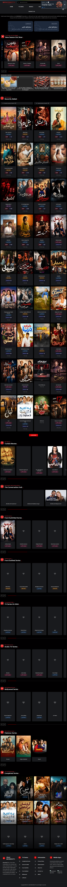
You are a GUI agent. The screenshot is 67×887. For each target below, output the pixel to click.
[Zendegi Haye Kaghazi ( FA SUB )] (8, 457)
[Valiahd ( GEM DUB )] (42, 335)
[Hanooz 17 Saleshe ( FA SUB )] (58, 407)
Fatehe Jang (58, 169)
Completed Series (26, 861)
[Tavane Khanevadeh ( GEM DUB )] (8, 154)
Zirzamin (25, 277)
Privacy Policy (41, 861)
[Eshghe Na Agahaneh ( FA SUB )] (23, 457)
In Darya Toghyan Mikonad (25, 313)
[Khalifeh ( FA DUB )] (8, 226)
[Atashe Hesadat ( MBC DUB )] (25, 371)
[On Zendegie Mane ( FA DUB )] (25, 190)
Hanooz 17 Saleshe (58, 422)
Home (11, 6)
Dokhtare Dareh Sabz (41, 313)
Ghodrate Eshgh (24, 64)
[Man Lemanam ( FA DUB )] (8, 118)
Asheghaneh (39, 716)
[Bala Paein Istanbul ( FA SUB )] (55, 50)
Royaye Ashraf (8, 205)
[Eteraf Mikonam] (42, 371)
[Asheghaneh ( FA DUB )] (39, 702)
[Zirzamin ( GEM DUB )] (25, 262)
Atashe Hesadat (25, 386)
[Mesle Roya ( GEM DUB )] (25, 118)
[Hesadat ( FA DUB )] (42, 226)
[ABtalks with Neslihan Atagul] (33, 496)
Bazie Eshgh (41, 133)
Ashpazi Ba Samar (58, 313)
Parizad (7, 759)
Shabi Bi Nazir (23, 631)
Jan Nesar (55, 715)
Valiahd (42, 350)
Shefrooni (42, 420)
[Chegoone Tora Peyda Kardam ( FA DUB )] (8, 298)
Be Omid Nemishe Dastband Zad (25, 422)
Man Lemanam (8, 133)
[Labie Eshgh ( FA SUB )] (58, 335)
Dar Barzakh (58, 386)
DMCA (39, 874)
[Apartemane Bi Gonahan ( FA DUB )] (25, 812)
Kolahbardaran (42, 277)
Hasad (39, 759)
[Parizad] (8, 746)
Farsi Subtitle (25, 867)
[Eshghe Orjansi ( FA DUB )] (42, 837)
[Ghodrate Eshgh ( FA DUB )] (24, 50)
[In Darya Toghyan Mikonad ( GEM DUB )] (25, 298)
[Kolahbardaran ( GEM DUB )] (42, 262)
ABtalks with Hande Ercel (11, 503)
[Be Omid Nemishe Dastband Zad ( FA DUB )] (25, 407)
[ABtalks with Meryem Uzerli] (55, 496)
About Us (40, 867)
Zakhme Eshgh (8, 64)
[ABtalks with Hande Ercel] (11, 496)
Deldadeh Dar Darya (25, 350)
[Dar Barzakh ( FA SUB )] (58, 371)
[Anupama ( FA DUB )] (58, 118)
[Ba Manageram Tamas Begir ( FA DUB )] (8, 837)
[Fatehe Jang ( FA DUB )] (58, 154)
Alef (55, 631)
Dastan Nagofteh (25, 241)
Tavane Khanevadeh (8, 169)
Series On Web (25, 864)
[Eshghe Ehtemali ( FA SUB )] (40, 50)
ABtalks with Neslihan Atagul (33, 503)
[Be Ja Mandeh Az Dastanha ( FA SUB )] (39, 457)
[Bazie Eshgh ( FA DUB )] (42, 118)
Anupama (58, 133)
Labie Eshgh (58, 350)
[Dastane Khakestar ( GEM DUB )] (42, 154)
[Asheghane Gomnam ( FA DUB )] (39, 574)
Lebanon (24, 877)
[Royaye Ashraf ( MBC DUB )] (8, 190)
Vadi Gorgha (58, 205)
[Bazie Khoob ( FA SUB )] (55, 457)
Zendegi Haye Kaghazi (7, 470)
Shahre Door (25, 169)
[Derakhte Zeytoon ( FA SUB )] (23, 531)
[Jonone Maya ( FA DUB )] (23, 702)
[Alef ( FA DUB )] (55, 617)
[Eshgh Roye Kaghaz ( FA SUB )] (39, 660)
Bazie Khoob (55, 470)
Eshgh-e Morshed (23, 759)
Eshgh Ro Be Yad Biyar (39, 631)
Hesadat (42, 241)
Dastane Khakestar (42, 169)
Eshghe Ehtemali (40, 64)
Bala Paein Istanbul (56, 64)
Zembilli (58, 277)
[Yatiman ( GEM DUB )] (8, 262)
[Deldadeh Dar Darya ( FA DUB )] (25, 335)
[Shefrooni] (42, 407)
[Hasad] (39, 746)
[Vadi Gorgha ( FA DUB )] (58, 190)
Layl (8, 422)
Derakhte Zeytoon (23, 545)
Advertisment (41, 864)
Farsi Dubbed (25, 871)
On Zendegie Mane (25, 205)
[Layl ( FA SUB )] (8, 407)
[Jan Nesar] (55, 702)
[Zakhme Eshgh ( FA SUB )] (8, 50)
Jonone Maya (23, 716)
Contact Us (31, 11)
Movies (31, 6)
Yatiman (8, 277)
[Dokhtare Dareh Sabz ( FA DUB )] (42, 298)
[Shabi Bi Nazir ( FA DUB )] (23, 617)
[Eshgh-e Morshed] (23, 746)
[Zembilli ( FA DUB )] (58, 262)
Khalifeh (8, 241)
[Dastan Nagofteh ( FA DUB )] (25, 226)
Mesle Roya (25, 133)
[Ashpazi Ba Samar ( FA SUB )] (58, 298)
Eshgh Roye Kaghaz (39, 674)
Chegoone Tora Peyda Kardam (8, 314)
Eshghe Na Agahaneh (23, 470)
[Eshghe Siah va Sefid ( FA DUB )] (58, 837)
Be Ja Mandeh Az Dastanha (39, 471)
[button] (2, 71)
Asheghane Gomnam (39, 587)
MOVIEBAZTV (9, 2)
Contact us (40, 871)
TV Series (21, 6)
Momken (7, 674)
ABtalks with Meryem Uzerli (55, 503)
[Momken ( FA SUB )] (8, 660)
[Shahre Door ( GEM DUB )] (25, 154)
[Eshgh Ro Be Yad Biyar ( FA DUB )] (39, 617)
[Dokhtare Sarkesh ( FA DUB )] (42, 190)
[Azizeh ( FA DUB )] (25, 837)
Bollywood (24, 874)
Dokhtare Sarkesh (41, 205)
